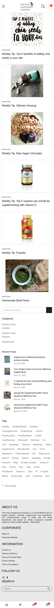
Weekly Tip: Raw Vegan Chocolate (22, 153)
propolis (44, 471)
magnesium (44, 453)
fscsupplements (9, 431)
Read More (35, 522)
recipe (47, 458)
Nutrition (6, 50)
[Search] (49, 588)
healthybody (26, 431)
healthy (5, 426)
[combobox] (27, 310)
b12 (47, 476)
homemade (16, 476)
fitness (15, 458)
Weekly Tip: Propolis (14, 252)
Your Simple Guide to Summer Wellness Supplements (32, 370)
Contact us (6, 550)
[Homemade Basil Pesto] (27, 275)
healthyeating (8, 435)
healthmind (7, 471)
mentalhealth (23, 449)
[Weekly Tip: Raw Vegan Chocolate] (27, 128)
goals (36, 467)
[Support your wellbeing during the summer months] (7, 359)
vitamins (26, 444)
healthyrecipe (8, 440)
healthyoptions (25, 435)
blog (15, 462)
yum (4, 444)
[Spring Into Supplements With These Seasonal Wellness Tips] (7, 395)
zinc (35, 449)
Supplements (8, 342)
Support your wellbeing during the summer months (29, 358)
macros (5, 458)
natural (25, 458)
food (42, 449)
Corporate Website (10, 537)
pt (37, 471)
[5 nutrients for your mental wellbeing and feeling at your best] (7, 383)
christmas (37, 476)
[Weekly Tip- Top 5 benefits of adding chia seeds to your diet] (27, 29)
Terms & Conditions (10, 564)
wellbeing (37, 444)
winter (5, 476)
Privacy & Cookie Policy (11, 557)
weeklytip (13, 444)
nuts (4, 467)
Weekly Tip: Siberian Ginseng (19, 105)
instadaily (36, 458)
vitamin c (20, 471)
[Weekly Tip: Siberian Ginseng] (27, 81)
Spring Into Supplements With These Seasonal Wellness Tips (31, 394)
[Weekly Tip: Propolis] (27, 228)
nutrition (34, 426)
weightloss (7, 453)
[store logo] (27, 6)
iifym (30, 471)
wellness (35, 440)
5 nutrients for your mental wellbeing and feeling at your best (32, 382)
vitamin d (44, 462)
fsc (44, 440)
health (38, 435)
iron (34, 453)
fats (21, 467)
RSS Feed (10, 486)
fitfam (48, 444)
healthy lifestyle (28, 462)
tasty (28, 467)
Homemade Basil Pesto (15, 300)
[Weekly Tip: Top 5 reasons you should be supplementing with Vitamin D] (27, 176)
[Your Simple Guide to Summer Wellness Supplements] (7, 371)
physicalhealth (22, 453)
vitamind (6, 462)
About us (5, 534)
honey (12, 467)
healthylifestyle (19, 426)
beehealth (23, 440)
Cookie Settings (8, 561)
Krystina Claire (9, 324)
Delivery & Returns (9, 553)
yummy (38, 431)
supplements (8, 449)
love (27, 476)
